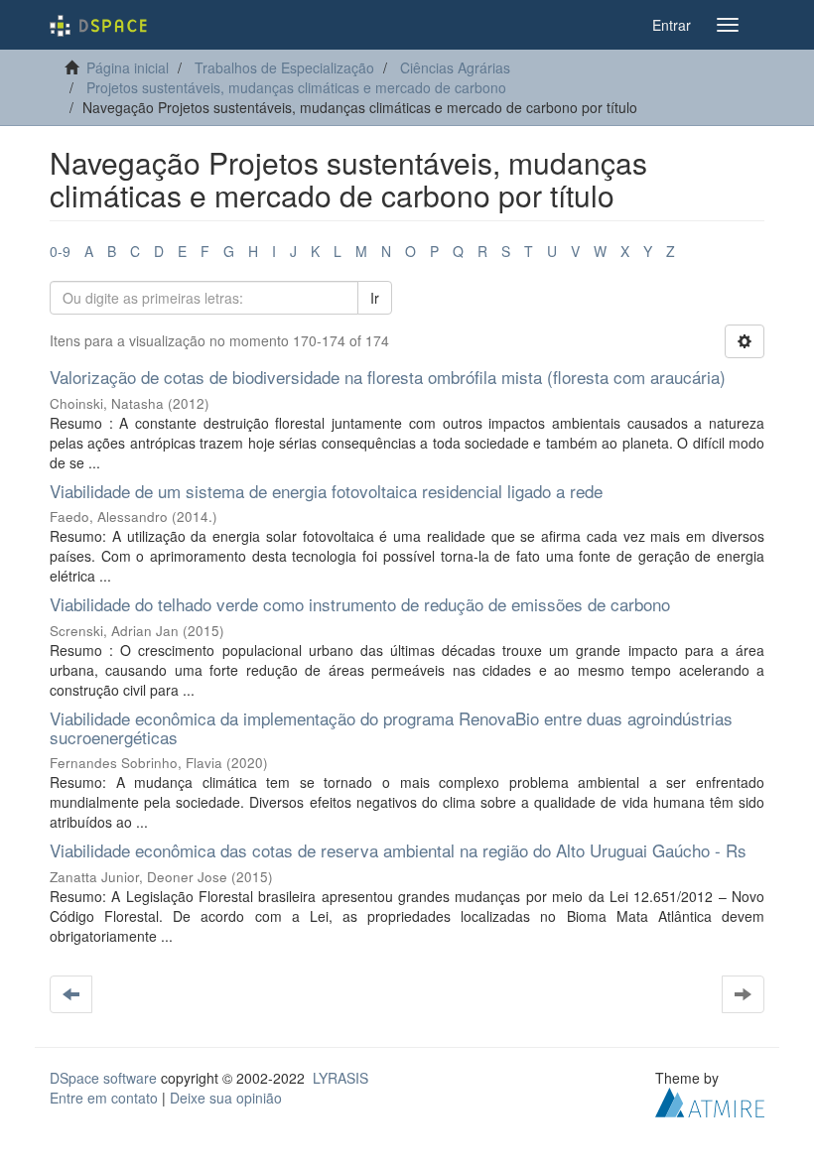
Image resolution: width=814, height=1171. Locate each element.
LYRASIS (340, 1078)
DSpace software (103, 1078)
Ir (374, 298)
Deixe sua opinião (226, 1097)
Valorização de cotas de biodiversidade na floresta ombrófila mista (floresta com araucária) (388, 376)
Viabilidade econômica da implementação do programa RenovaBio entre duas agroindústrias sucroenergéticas (391, 727)
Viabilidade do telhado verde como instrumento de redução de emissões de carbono (360, 603)
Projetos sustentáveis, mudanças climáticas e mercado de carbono (296, 87)
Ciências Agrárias (455, 67)
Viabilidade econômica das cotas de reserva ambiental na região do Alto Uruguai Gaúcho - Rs (398, 850)
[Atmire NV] (709, 1100)
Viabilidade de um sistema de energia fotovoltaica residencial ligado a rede (326, 490)
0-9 (60, 251)
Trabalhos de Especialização (284, 67)
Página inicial (127, 67)
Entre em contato (104, 1097)
